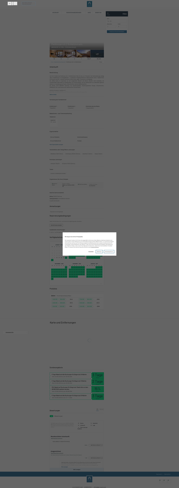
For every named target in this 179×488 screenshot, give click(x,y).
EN (9, 3)
